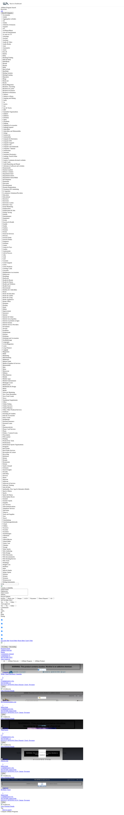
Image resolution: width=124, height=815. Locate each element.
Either (13, 602)
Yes (2, 602)
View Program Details (7, 691)
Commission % (5, 655)
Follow (3, 686)
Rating (3, 652)
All (51, 598)
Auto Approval (5, 659)
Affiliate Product (39, 661)
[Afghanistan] (14, 591)
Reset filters (21, 640)
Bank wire (11, 598)
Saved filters (13, 640)
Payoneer (33, 598)
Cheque (19, 598)
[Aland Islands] (14, 593)
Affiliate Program (26, 661)
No (7, 602)
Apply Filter (29, 640)
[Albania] (14, 594)
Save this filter (5, 640)
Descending (12, 647)
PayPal (3, 598)
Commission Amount (7, 654)
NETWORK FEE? (7, 657)
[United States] (14, 590)
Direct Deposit (43, 598)
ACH (26, 598)
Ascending (4, 647)
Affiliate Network (6, 650)
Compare (5, 672)
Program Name (5, 648)
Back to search (7, 810)
